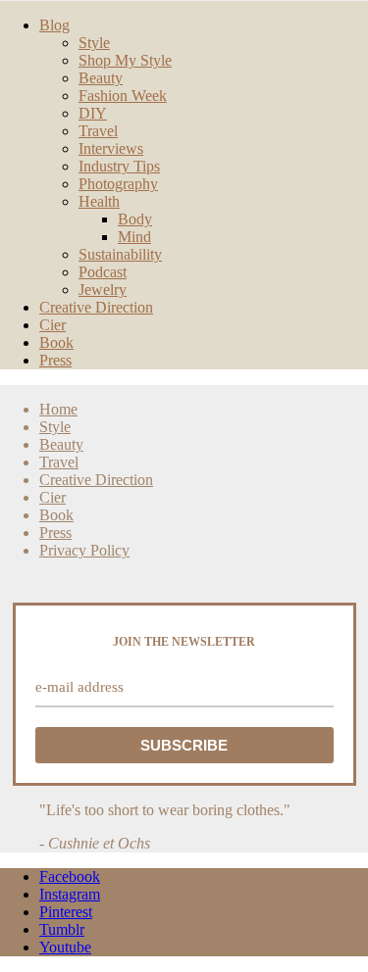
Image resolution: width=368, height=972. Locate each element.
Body (135, 219)
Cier (52, 324)
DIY (93, 113)
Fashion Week (123, 95)
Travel (98, 130)
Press (55, 360)
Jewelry (103, 289)
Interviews (111, 148)
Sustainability (120, 254)
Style (94, 42)
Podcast (103, 272)
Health (99, 201)
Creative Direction (96, 307)
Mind (134, 236)
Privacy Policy (84, 550)
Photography (118, 183)
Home (58, 409)
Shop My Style (125, 60)
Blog (54, 25)
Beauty (101, 78)
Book (56, 342)
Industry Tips (119, 166)
